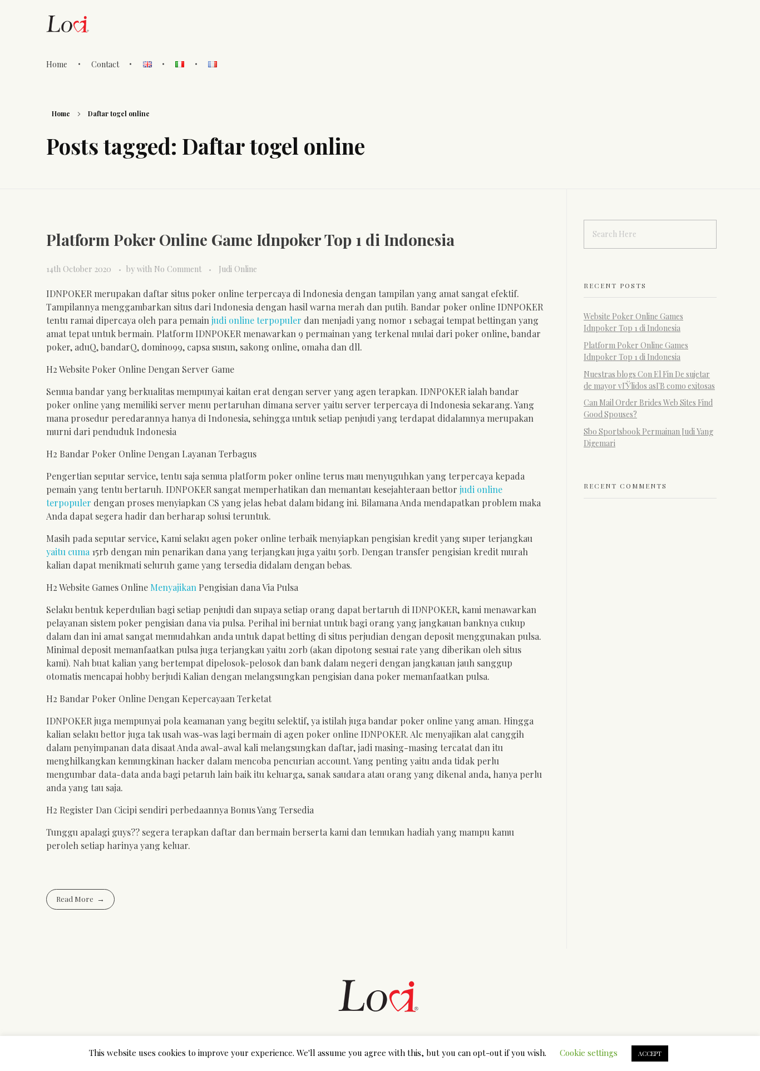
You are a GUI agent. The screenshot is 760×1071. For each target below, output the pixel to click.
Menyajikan (173, 587)
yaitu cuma (68, 551)
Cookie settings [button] (589, 1052)
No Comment (177, 269)
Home (61, 113)
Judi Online (238, 269)
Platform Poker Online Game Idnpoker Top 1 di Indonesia (250, 239)
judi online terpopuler (256, 320)
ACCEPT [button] (650, 1053)
